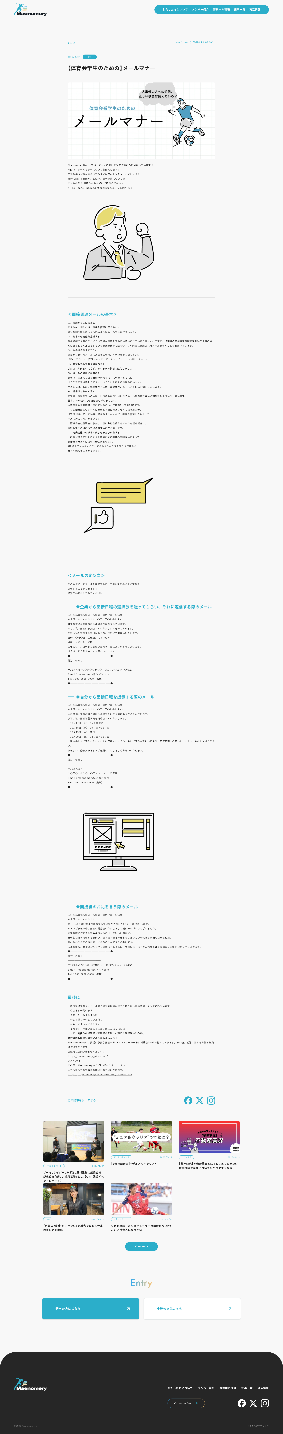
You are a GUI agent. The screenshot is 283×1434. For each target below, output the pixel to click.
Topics (186, 42)
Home (177, 42)
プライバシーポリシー (258, 1426)
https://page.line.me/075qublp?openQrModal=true (100, 187)
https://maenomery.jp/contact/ (88, 1056)
